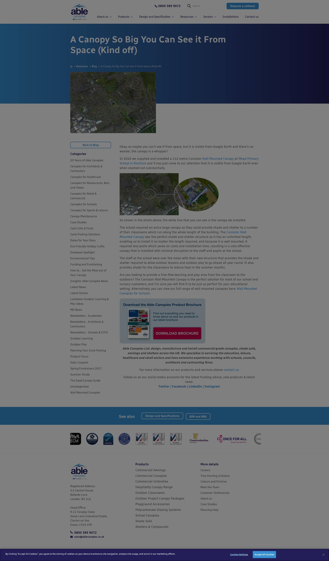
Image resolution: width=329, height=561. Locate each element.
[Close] (323, 554)
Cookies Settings (239, 554)
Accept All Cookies (264, 554)
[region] (164, 555)
